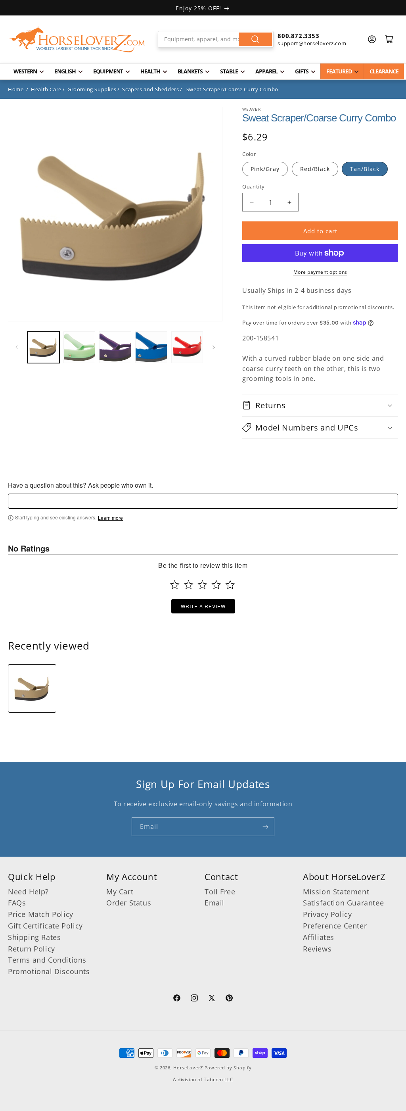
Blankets (190, 71)
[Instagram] (194, 999)
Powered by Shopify (228, 1068)
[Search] (255, 39)
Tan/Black (364, 169)
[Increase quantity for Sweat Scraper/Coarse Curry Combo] (289, 202)
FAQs (17, 902)
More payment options (320, 272)
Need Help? (28, 891)
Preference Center (335, 925)
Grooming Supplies (91, 89)
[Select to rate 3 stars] (202, 585)
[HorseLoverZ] (77, 39)
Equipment (108, 71)
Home (15, 89)
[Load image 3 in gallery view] (115, 347)
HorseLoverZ (188, 1068)
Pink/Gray (265, 169)
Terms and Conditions (47, 960)
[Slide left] (16, 347)
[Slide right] (213, 347)
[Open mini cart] (389, 39)
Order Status (128, 902)
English (65, 71)
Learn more (110, 518)
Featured (339, 71)
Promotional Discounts (49, 971)
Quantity (253, 186)
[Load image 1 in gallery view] (43, 347)
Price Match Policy (40, 914)
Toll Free (220, 891)
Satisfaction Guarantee (343, 902)
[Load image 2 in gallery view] (79, 347)
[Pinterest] (229, 999)
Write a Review (203, 606)
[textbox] (203, 501)
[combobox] (216, 39)
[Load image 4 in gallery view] (151, 347)
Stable (229, 71)
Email (214, 902)
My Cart (119, 891)
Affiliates (318, 937)
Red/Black (315, 169)
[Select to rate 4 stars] (216, 585)
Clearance (384, 71)
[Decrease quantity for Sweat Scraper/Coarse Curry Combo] (251, 202)
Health (150, 71)
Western (25, 71)
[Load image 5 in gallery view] (187, 347)
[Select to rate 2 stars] (188, 585)
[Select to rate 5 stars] (230, 585)
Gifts (301, 71)
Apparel (266, 71)
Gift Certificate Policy (45, 925)
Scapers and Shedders (150, 89)
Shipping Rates (34, 937)
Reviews (317, 948)
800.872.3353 (298, 36)
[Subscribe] (265, 826)
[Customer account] (372, 39)
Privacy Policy (327, 914)
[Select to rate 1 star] (175, 585)
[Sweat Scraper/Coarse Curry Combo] (32, 688)
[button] (320, 405)
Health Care (46, 89)
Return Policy (31, 948)
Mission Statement (336, 891)
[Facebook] (177, 999)
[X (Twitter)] (211, 999)
